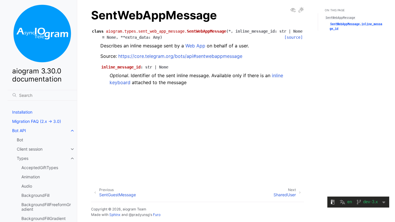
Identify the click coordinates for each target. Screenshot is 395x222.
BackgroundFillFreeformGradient (46, 207)
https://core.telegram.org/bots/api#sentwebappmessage (180, 56)
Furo (156, 214)
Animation (30, 176)
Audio (26, 186)
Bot (20, 139)
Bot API (19, 130)
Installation (22, 112)
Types (22, 158)
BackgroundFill (35, 195)
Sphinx (115, 214)
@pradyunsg (139, 214)
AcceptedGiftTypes (39, 167)
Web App (195, 46)
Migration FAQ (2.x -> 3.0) (36, 121)
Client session (30, 149)
